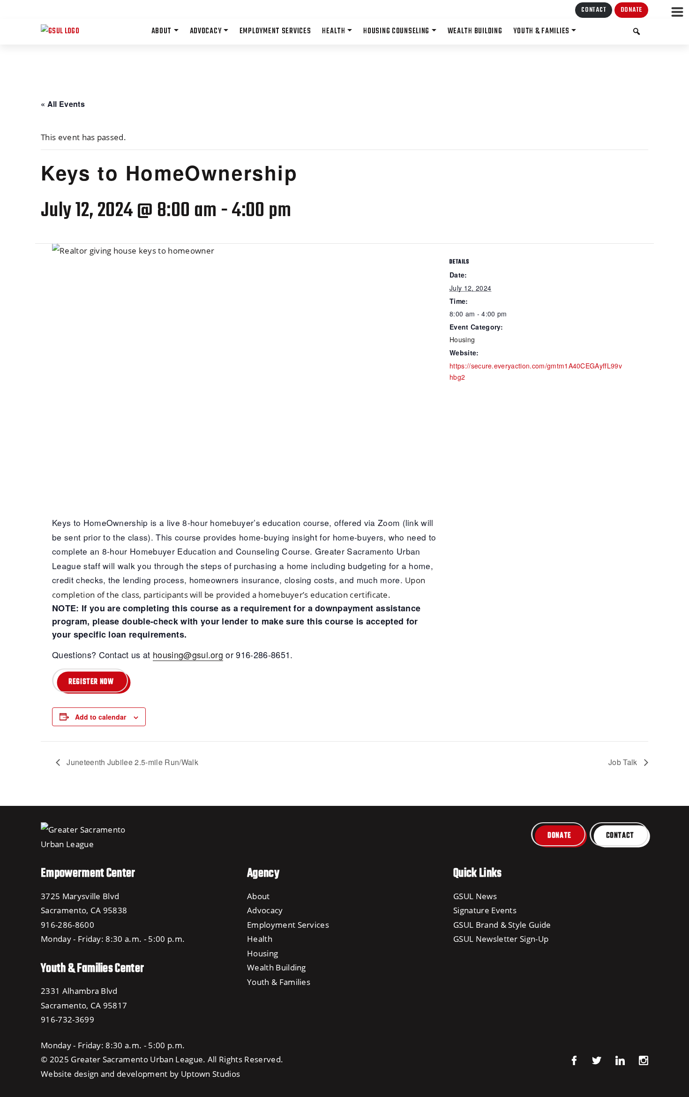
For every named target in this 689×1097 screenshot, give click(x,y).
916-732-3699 (67, 1019)
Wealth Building (276, 967)
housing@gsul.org (188, 654)
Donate (631, 10)
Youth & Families (278, 981)
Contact (593, 10)
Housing (462, 339)
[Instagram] (636, 1059)
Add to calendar (100, 716)
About (258, 896)
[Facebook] (574, 1059)
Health (259, 938)
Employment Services (288, 924)
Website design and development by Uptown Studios (140, 1073)
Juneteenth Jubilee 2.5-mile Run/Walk (131, 762)
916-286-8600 (67, 924)
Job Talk (623, 762)
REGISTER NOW (91, 682)
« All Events (63, 103)
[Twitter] (589, 1059)
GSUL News (475, 896)
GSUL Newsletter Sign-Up (500, 938)
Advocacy (265, 910)
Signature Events (485, 910)
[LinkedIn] (613, 1059)
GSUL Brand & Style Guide (502, 924)
